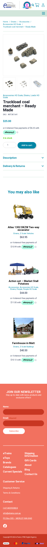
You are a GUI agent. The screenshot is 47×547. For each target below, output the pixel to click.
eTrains (7, 453)
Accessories (24, 22)
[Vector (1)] (5, 526)
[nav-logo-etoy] (17, 5)
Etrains (13, 22)
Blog (27, 469)
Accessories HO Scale (12, 24)
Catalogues (9, 467)
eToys (6, 457)
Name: (6, 406)
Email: (9, 418)
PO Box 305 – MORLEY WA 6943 (17, 518)
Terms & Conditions (11, 493)
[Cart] (37, 5)
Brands (7, 462)
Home (5, 22)
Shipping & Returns (11, 488)
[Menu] (43, 13)
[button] (33, 5)
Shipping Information (31, 454)
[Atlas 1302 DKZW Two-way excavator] (23, 226)
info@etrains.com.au (12, 513)
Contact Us (31, 474)
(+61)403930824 (10, 508)
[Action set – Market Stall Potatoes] (23, 284)
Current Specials (12, 471)
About (28, 465)
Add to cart (27, 145)
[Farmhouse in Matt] (23, 341)
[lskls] (43, 5)
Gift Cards (30, 460)
